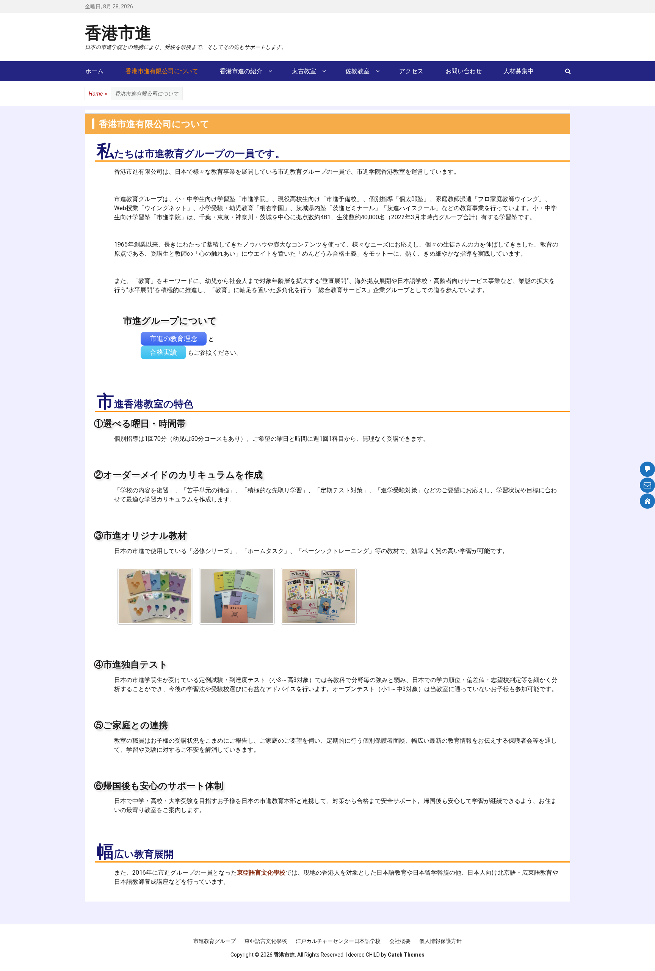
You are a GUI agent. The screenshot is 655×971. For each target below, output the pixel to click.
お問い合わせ (463, 71)
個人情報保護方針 (440, 941)
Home (98, 94)
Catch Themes (406, 955)
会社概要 (400, 941)
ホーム (94, 71)
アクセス (411, 71)
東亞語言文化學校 (265, 941)
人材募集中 (518, 71)
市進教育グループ (214, 941)
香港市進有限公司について (161, 71)
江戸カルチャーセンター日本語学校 (338, 941)
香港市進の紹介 (241, 71)
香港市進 (118, 32)
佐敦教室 (357, 71)
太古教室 (304, 71)
